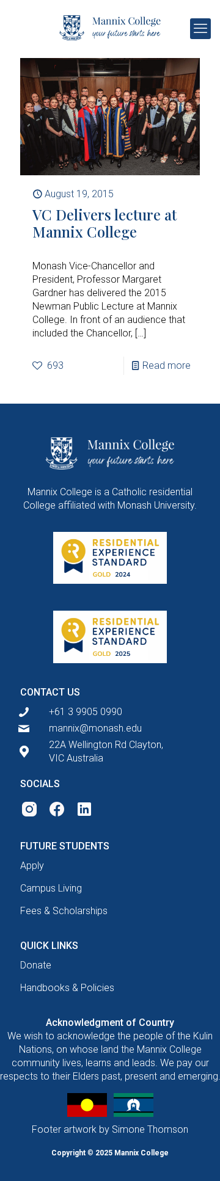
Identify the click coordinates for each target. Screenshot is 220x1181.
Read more (166, 365)
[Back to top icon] (194, 1155)
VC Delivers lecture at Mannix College (104, 223)
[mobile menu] (200, 28)
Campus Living (51, 888)
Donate (35, 965)
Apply (32, 865)
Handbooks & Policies (67, 988)
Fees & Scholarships (64, 911)
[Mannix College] (110, 27)
